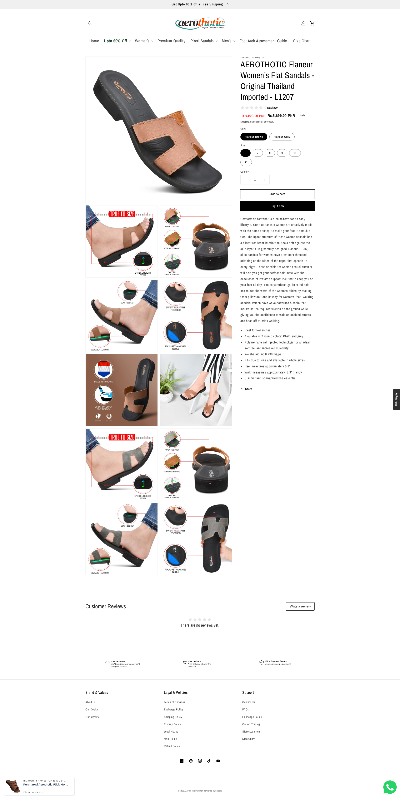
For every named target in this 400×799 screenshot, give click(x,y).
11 (246, 162)
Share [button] (248, 389)
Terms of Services (174, 702)
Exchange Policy (174, 709)
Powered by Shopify (213, 790)
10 (295, 153)
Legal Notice (171, 731)
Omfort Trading (251, 724)
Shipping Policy (173, 717)
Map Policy (170, 739)
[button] (90, 23)
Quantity (244, 172)
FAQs (245, 709)
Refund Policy (172, 746)
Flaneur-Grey (282, 137)
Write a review (300, 606)
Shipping (245, 121)
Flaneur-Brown (254, 137)
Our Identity (92, 717)
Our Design (92, 709)
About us (90, 702)
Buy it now (277, 206)
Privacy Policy (172, 724)
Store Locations (251, 731)
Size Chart (248, 739)
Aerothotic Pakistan (194, 790)
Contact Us (248, 702)
